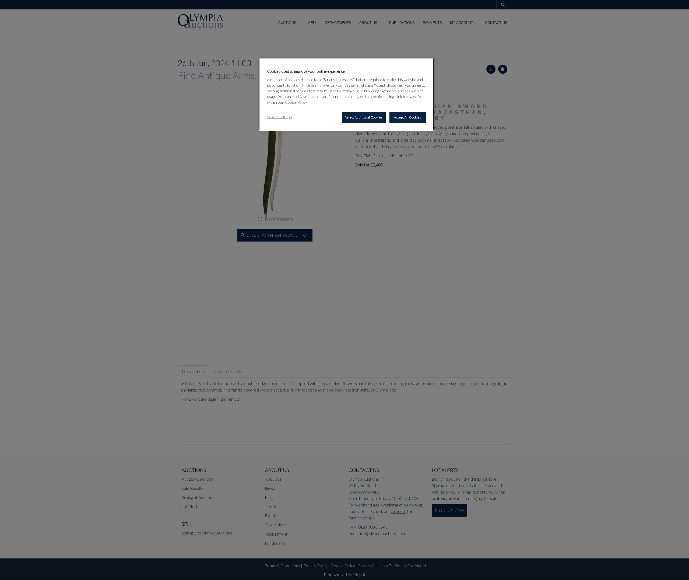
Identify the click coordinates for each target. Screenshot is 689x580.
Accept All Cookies (407, 117)
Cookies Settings (279, 117)
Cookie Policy (296, 102)
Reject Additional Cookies (363, 117)
